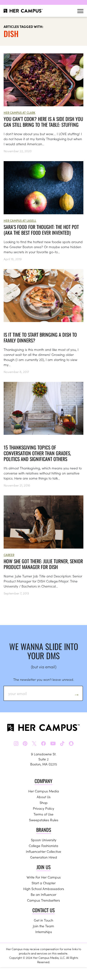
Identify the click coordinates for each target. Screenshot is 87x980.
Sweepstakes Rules (43, 819)
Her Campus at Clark (19, 112)
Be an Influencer (43, 894)
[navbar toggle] (80, 11)
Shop (44, 802)
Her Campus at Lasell (20, 220)
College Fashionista (43, 845)
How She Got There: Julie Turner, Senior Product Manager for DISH (43, 563)
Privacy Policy (43, 808)
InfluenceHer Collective (43, 851)
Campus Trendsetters (43, 900)
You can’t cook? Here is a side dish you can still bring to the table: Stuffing (43, 121)
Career (9, 554)
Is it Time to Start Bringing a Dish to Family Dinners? (40, 337)
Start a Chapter (44, 882)
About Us (44, 796)
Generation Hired (43, 857)
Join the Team (43, 925)
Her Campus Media (43, 791)
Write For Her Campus (44, 877)
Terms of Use (43, 814)
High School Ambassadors (43, 888)
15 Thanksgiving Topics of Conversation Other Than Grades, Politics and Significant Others (37, 453)
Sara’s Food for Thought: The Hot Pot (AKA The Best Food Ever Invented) (41, 229)
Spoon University (43, 839)
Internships (43, 931)
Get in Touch (43, 920)
